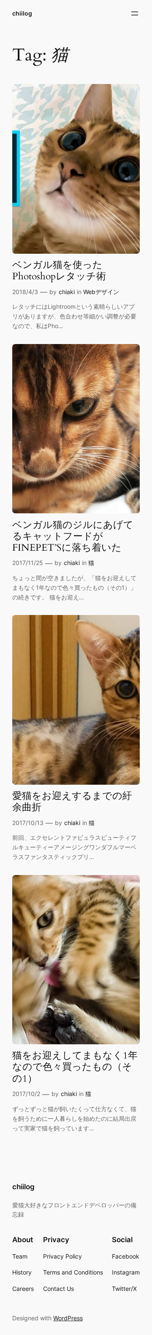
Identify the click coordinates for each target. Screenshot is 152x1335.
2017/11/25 (27, 562)
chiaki (67, 291)
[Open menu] (135, 13)
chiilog (22, 13)
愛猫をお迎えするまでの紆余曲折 (72, 802)
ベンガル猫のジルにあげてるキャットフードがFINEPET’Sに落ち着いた (72, 537)
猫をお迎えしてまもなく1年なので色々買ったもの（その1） (75, 1067)
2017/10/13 (27, 822)
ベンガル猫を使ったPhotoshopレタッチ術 (59, 271)
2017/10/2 (26, 1093)
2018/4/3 (25, 291)
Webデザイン (101, 291)
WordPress (68, 1318)
